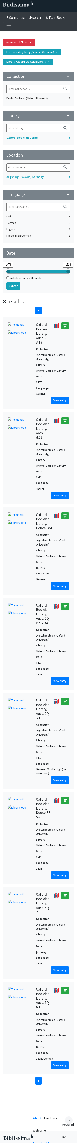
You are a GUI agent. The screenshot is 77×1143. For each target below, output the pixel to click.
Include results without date (27, 278)
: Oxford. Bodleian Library (28, 61)
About (37, 1118)
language (38, 194)
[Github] (37, 10)
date (38, 253)
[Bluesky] (17, 10)
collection (38, 76)
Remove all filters (19, 42)
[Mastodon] (24, 10)
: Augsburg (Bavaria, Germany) (32, 52)
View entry (59, 400)
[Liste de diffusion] (4, 10)
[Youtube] (30, 10)
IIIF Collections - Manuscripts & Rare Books (34, 17)
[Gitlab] (43, 10)
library (38, 116)
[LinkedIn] (10, 10)
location (38, 155)
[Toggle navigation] (8, 25)
